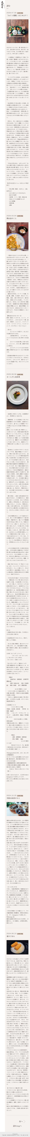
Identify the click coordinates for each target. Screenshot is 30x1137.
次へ (21, 1121)
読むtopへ (17, 1126)
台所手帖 (20, 13)
